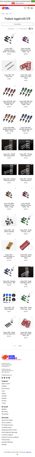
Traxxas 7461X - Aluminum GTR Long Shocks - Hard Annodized (9, 50)
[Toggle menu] (31, 8)
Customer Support (7, 435)
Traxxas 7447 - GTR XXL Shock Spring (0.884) (9, 155)
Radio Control (6, 384)
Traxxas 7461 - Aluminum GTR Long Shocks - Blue (9, 282)
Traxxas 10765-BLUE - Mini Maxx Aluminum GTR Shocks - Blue (26, 129)
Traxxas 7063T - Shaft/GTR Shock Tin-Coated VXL (9, 256)
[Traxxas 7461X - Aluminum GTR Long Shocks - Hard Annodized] (9, 39)
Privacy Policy (6, 440)
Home (3, 13)
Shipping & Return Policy (9, 430)
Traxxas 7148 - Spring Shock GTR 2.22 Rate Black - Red (25, 333)
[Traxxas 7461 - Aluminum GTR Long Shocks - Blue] (9, 271)
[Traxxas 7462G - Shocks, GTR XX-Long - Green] (25, 298)
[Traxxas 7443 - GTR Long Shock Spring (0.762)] (9, 169)
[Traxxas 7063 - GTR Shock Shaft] (9, 65)
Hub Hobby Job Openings (9, 432)
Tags (7, 13)
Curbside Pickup (6, 427)
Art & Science (6, 388)
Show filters (17, 24)
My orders (5, 411)
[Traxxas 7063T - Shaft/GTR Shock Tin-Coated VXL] (9, 245)
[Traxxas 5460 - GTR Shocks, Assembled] (9, 220)
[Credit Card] (17, 454)
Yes (33, 1)
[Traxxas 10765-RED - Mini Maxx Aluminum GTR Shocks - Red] (9, 92)
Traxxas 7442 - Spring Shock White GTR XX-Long (25, 282)
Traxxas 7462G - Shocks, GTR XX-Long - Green (26, 308)
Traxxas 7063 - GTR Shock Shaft (9, 75)
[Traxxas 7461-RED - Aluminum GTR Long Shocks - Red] (25, 194)
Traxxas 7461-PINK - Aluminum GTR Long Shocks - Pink (26, 50)
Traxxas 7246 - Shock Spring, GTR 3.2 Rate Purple (25, 76)
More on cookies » (19, 3)
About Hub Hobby (7, 420)
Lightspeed (28, 452)
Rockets (4, 398)
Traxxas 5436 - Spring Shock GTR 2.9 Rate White (25, 256)
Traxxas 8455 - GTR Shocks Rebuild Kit (9, 308)
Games (4, 393)
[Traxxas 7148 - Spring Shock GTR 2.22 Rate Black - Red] (25, 323)
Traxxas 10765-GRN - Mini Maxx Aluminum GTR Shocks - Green (25, 102)
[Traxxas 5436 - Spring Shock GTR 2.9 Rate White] (25, 245)
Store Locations (6, 422)
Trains (4, 403)
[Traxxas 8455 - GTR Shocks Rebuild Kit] (9, 298)
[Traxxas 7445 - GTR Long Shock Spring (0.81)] (25, 144)
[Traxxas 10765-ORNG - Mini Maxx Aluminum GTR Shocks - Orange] (9, 118)
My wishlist (5, 414)
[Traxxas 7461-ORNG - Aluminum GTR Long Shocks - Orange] (9, 194)
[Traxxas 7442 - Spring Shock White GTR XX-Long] (25, 271)
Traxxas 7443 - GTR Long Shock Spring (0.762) (9, 179)
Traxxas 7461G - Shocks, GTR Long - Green (26, 230)
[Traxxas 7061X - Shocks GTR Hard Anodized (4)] (9, 323)
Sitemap (4, 444)
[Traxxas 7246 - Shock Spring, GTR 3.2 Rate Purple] (25, 65)
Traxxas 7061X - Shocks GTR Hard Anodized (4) (9, 333)
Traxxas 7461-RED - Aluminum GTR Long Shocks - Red (26, 205)
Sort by (17, 28)
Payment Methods (7, 442)
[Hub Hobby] (7, 8)
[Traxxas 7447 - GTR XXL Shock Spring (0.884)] (9, 144)
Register (4, 409)
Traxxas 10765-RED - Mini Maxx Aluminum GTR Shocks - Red (9, 102)
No (13, 3)
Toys (3, 391)
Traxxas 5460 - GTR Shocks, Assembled (9, 230)
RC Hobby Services (7, 425)
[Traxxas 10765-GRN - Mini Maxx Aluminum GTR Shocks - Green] (25, 92)
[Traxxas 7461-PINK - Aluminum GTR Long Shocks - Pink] (25, 39)
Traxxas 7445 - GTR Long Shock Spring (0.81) (26, 155)
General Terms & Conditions (10, 437)
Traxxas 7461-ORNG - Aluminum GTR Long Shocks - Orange (9, 205)
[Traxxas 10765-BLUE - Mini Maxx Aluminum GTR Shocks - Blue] (25, 118)
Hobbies (4, 386)
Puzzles (4, 401)
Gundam (4, 396)
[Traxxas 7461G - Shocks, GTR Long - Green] (25, 220)
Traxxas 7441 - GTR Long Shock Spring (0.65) (26, 179)
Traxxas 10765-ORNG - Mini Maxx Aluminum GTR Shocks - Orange (9, 129)
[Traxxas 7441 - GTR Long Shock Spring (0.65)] (25, 169)
